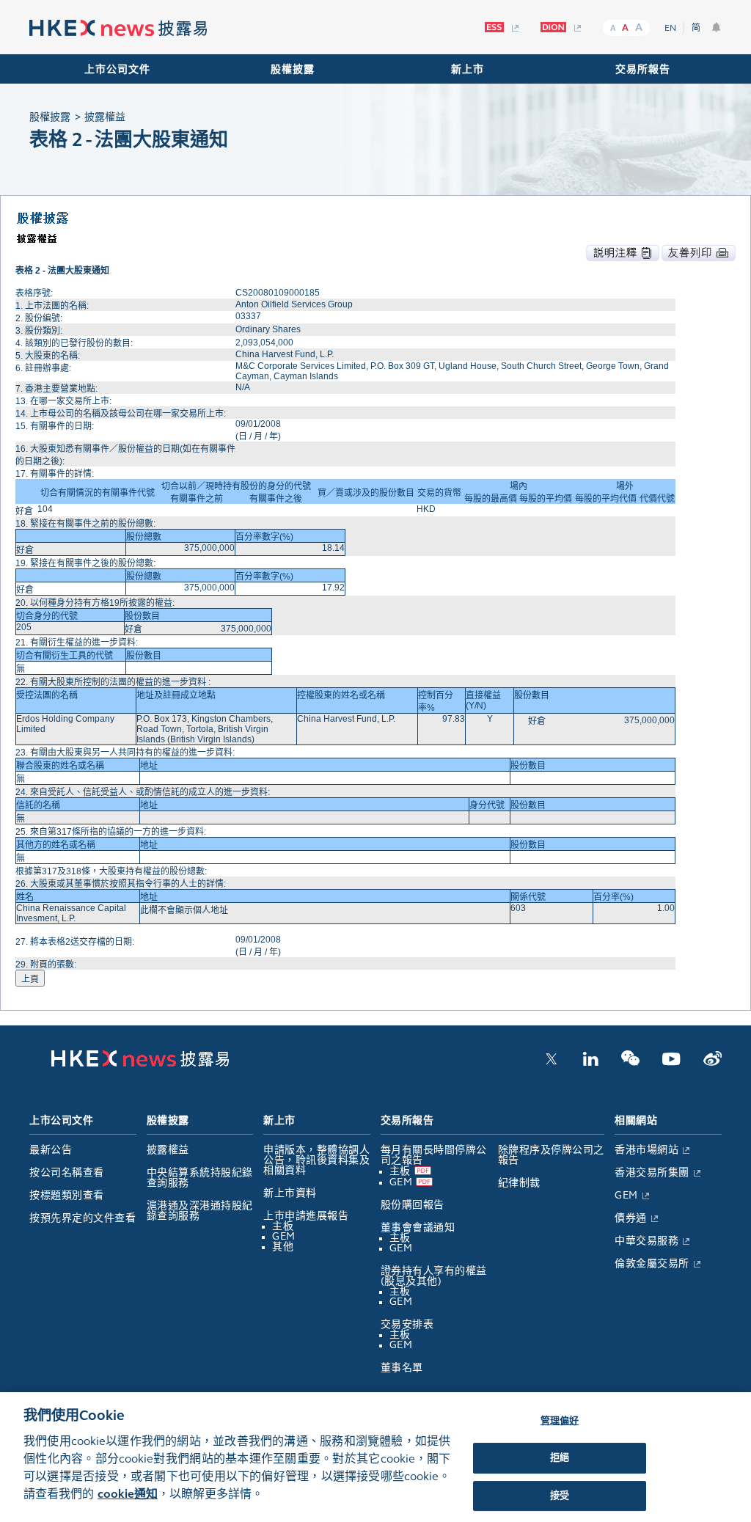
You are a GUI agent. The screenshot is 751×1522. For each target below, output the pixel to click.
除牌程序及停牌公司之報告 (551, 1155)
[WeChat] (630, 1063)
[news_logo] (118, 28)
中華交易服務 (646, 1240)
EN (670, 28)
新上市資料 (290, 1193)
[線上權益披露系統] (561, 27)
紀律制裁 (519, 1183)
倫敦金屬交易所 (652, 1263)
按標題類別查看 (66, 1195)
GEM (284, 1236)
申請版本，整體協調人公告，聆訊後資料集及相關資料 (316, 1160)
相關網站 (636, 1120)
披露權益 (168, 1150)
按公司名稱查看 (66, 1172)
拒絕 (559, 1457)
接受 (559, 1495)
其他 (282, 1246)
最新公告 (50, 1150)
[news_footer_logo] (140, 1063)
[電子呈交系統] (502, 27)
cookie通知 (128, 1494)
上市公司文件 (117, 69)
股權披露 (293, 69)
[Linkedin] (590, 1063)
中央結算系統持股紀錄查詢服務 (200, 1177)
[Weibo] (712, 1063)
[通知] (716, 27)
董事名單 (402, 1367)
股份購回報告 (412, 1205)
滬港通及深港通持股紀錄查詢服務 (200, 1210)
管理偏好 (560, 1421)
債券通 (631, 1218)
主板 (282, 1226)
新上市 (467, 69)
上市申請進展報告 (305, 1216)
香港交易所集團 (652, 1172)
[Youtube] (671, 1063)
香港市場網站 (646, 1150)
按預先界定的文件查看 (82, 1218)
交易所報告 (642, 69)
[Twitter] (551, 1063)
